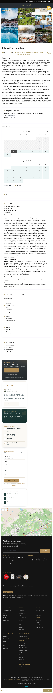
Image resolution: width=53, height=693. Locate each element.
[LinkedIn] (39, 559)
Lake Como (22, 613)
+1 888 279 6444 (10, 495)
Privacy (35, 674)
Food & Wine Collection (32, 51)
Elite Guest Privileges (24, 647)
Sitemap (41, 674)
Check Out (7, 468)
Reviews (21, 659)
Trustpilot (14, 387)
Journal (21, 662)
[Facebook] (29, 559)
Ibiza (20, 625)
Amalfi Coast (22, 617)
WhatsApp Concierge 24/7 (11, 374)
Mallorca (21, 629)
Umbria (21, 620)
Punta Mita (38, 625)
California (5, 648)
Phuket (5, 636)
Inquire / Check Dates (11, 370)
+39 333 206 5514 (11, 503)
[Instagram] (47, 559)
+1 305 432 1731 (10, 499)
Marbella (21, 627)
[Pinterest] (36, 559)
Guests (6, 474)
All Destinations (23, 636)
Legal (29, 674)
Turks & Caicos (7, 610)
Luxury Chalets (25, 52)
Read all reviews (11, 404)
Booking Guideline (15, 674)
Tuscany (21, 610)
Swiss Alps (43, 67)
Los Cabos (38, 620)
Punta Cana (6, 620)
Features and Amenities (15, 294)
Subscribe (45, 550)
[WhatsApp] (32, 559)
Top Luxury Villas (23, 643)
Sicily (20, 615)
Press (20, 655)
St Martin (5, 617)
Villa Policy (10, 342)
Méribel (37, 613)
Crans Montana (11, 115)
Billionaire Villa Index (24, 664)
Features (9, 204)
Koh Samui (6, 639)
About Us (21, 652)
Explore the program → (10, 420)
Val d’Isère (38, 615)
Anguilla (5, 615)
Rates (8, 195)
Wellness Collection (25, 54)
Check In (7, 461)
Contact (21, 666)
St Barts (5, 613)
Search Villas (11, 480)
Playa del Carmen (40, 627)
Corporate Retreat (21, 51)
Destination (7, 456)
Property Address (12, 111)
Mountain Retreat (33, 52)
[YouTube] (43, 559)
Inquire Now (48, 690)
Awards (21, 657)
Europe (9, 117)
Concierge (22, 645)
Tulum (37, 622)
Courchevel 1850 (40, 610)
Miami (4, 646)
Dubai (4, 641)
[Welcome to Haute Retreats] (49, 8)
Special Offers (23, 650)
